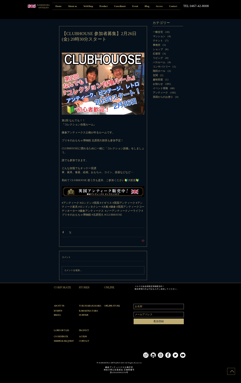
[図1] (153, 355)
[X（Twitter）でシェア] (70, 232)
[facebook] (168, 355)
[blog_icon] (146, 355)
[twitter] (175, 355)
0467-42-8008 (199, 6)
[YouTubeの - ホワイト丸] (182, 355)
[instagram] (160, 355)
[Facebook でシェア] (63, 232)
